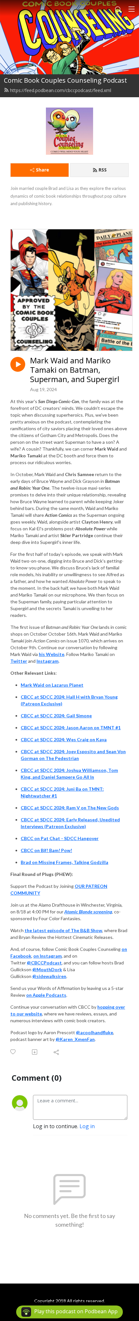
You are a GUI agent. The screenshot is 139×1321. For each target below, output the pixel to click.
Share (42, 170)
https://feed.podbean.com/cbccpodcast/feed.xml (60, 90)
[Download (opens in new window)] (35, 1052)
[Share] (56, 1052)
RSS (103, 170)
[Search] (118, 9)
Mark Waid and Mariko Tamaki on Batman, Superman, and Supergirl (74, 370)
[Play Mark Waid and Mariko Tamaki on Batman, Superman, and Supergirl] (17, 364)
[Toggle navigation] (131, 9)
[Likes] (13, 1051)
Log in (87, 1126)
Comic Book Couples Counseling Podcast (65, 80)
